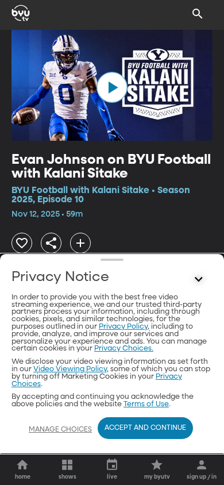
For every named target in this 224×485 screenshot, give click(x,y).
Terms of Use (146, 404)
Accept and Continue (145, 428)
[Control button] (198, 279)
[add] (80, 243)
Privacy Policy (123, 326)
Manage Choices (60, 429)
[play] (112, 87)
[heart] (21, 243)
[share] (51, 243)
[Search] (197, 14)
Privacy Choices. (123, 348)
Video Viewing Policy (70, 369)
